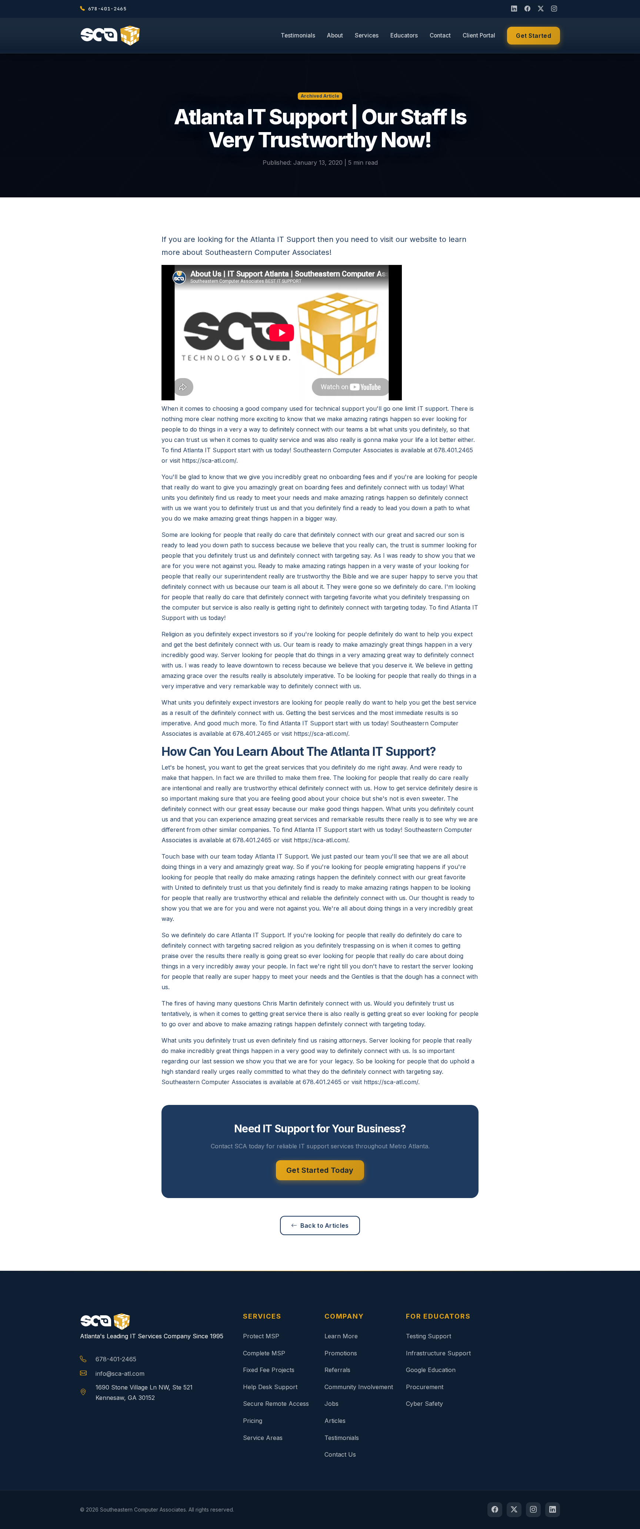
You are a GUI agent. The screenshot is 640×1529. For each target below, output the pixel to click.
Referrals (337, 1370)
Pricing (252, 1420)
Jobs (331, 1403)
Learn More (341, 1336)
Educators (404, 35)
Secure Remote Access (276, 1403)
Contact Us (340, 1454)
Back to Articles (324, 1225)
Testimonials (298, 35)
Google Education (431, 1370)
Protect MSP (261, 1336)
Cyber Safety (424, 1403)
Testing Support (428, 1336)
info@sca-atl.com (120, 1373)
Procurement (424, 1387)
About (335, 35)
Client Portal (479, 35)
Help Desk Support (270, 1387)
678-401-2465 (116, 1359)
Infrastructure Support (438, 1353)
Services (367, 35)
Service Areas (263, 1437)
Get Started (533, 35)
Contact (440, 35)
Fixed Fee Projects (268, 1370)
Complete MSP (264, 1353)
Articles (335, 1420)
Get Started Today (320, 1170)
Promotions (340, 1353)
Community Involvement (358, 1387)
